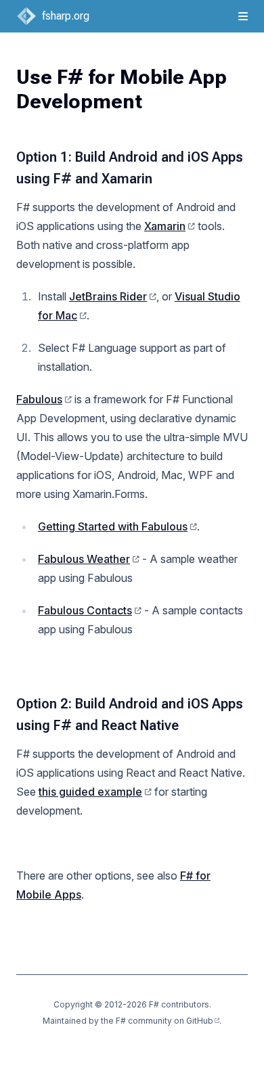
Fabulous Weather (84, 559)
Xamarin (164, 226)
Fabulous (39, 399)
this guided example (90, 791)
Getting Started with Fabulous (113, 526)
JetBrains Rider (108, 296)
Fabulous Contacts (85, 610)
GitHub (199, 1021)
